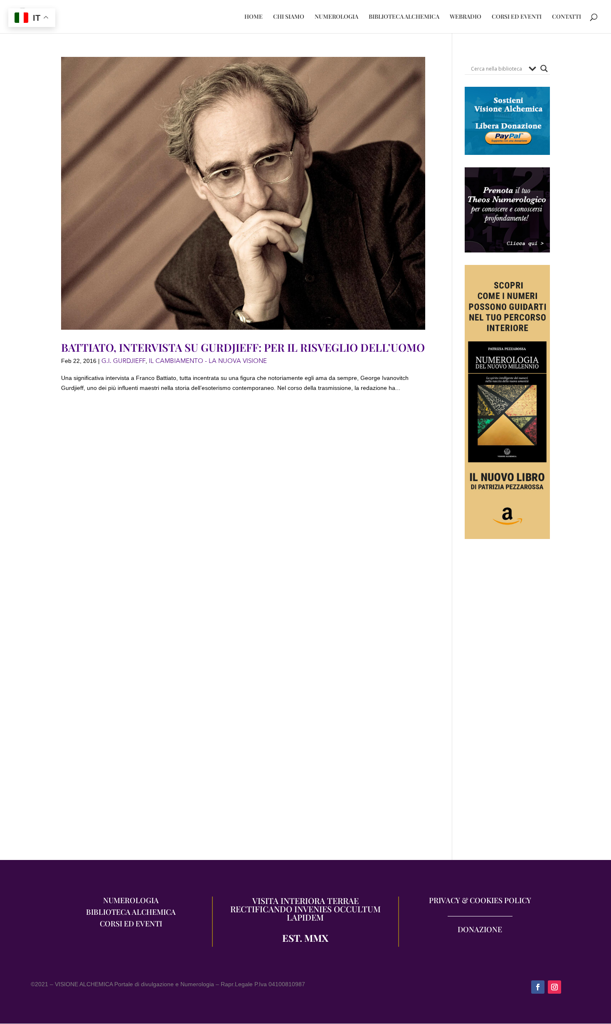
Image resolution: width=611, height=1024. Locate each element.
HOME (253, 17)
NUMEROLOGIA (336, 17)
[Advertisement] (507, 703)
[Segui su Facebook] (537, 987)
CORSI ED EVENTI (517, 17)
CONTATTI (566, 17)
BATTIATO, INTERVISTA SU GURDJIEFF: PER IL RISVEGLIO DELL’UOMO (243, 347)
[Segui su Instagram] (554, 987)
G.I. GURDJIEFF (123, 361)
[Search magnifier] (544, 68)
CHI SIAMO (288, 17)
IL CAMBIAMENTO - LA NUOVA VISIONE (208, 361)
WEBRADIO (465, 17)
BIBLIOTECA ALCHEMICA (404, 17)
